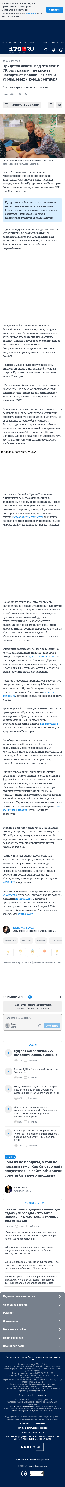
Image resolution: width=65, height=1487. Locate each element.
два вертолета (49, 723)
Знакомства (9, 42)
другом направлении (42, 656)
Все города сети (13, 1345)
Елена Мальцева (23, 927)
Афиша (55, 42)
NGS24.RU (9, 882)
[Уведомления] (53, 49)
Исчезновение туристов (27, 517)
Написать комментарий (25, 104)
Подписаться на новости (19, 1296)
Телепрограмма (39, 42)
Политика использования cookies (32, 1428)
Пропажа (26, 940)
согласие (31, 13)
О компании (11, 1321)
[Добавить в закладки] (51, 105)
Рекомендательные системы (32, 1432)
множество (10, 894)
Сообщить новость (15, 1304)
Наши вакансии (13, 1337)
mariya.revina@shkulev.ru (22, 1411)
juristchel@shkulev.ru (36, 1391)
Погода (23, 42)
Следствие (56, 940)
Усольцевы (10, 940)
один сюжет (25, 914)
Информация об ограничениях (32, 1423)
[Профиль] (61, 49)
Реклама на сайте (14, 1329)
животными (23, 898)
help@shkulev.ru (39, 1395)
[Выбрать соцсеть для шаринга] (59, 105)
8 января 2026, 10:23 (12, 94)
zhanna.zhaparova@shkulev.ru (22, 1406)
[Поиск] (46, 49)
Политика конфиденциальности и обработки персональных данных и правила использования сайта (33, 1438)
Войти (13, 1027)
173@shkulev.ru (46, 1386)
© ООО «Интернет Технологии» (32, 1466)
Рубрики (8, 1313)
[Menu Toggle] (4, 49)
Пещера (41, 940)
